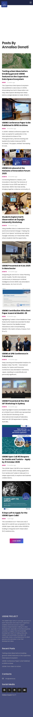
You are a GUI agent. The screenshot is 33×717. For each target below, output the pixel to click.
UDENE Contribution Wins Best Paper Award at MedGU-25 (16, 312)
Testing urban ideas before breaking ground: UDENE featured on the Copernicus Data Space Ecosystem (15, 75)
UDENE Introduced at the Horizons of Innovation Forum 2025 (16, 171)
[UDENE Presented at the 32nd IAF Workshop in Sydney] (16, 379)
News (4, 82)
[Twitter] (9, 690)
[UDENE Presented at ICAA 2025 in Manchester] (16, 242)
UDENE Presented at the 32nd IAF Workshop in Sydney (15, 402)
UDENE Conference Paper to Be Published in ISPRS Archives (16, 124)
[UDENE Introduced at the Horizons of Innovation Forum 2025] (16, 150)
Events (4, 177)
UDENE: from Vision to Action (11, 666)
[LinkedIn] (14, 690)
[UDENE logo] (4, 4)
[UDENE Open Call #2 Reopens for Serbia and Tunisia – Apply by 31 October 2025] (16, 426)
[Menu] (31, 2)
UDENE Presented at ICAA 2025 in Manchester (16, 267)
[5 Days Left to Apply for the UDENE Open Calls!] (16, 482)
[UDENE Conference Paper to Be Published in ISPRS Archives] (16, 99)
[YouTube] (24, 690)
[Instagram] (19, 690)
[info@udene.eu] (3, 679)
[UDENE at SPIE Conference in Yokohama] (16, 336)
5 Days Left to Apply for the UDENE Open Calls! (14, 514)
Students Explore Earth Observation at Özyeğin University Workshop (13, 220)
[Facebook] (4, 690)
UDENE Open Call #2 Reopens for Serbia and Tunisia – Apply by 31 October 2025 (16, 459)
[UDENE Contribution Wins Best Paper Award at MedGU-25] (16, 289)
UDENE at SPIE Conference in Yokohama (15, 355)
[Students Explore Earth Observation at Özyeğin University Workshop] (16, 194)
